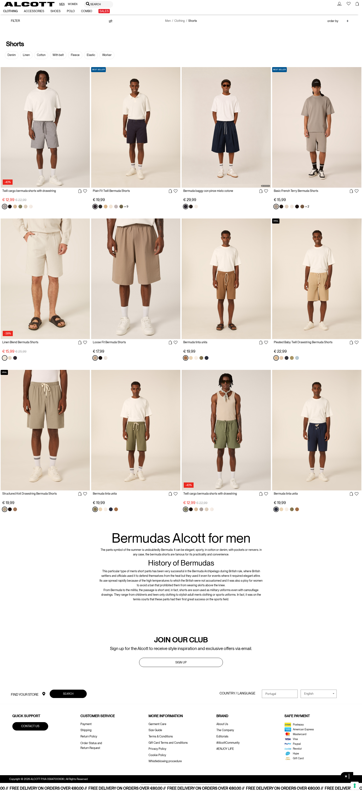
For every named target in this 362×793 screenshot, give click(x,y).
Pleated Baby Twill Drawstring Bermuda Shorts (303, 342)
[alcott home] (29, 4)
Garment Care (157, 724)
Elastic (91, 55)
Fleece (75, 55)
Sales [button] (104, 11)
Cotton (41, 55)
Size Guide (155, 730)
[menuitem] (61, 4)
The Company (225, 730)
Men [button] (62, 4)
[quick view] (79, 191)
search (68, 693)
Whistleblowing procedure (165, 761)
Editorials (222, 736)
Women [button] (72, 4)
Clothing (179, 20)
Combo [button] (86, 11)
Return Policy (88, 736)
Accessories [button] (34, 11)
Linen (26, 55)
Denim (12, 55)
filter (15, 20)
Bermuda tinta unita (195, 342)
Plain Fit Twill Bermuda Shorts (111, 190)
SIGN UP (181, 662)
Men (168, 20)
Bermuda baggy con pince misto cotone (208, 190)
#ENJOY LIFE (225, 748)
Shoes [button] (55, 11)
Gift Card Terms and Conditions (168, 742)
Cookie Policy (157, 755)
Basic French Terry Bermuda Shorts (296, 190)
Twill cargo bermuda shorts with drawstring (29, 190)
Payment (86, 724)
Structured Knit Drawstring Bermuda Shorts (29, 493)
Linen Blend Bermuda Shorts (20, 342)
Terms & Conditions (161, 736)
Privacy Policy (157, 748)
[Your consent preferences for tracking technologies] (355, 786)
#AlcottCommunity (228, 742)
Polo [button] (71, 11)
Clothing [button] (10, 11)
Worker (107, 55)
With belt (58, 55)
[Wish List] (85, 191)
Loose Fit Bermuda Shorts (109, 342)
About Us (222, 724)
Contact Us (30, 726)
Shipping (86, 730)
